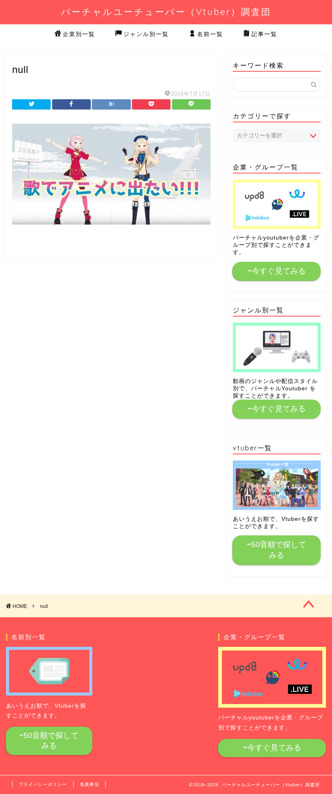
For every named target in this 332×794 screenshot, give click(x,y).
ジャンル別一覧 (146, 34)
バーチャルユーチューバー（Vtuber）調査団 (166, 11)
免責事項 (89, 784)
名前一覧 (210, 34)
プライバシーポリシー (43, 784)
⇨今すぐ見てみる (277, 271)
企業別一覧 (79, 34)
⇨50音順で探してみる (276, 549)
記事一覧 (264, 34)
